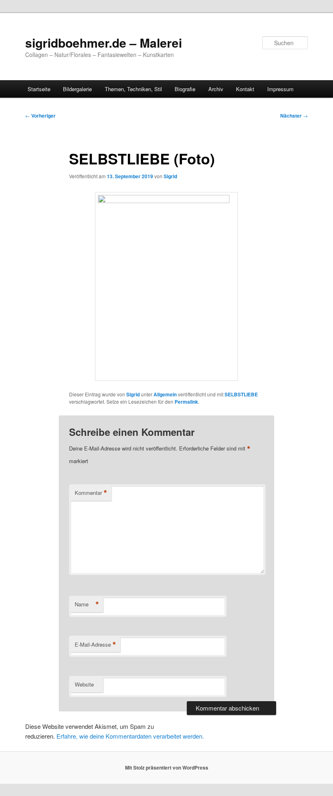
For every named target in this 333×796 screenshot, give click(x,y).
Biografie (185, 89)
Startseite (39, 89)
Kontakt (245, 89)
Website (84, 684)
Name (87, 604)
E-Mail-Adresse (95, 644)
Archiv (215, 89)
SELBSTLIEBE (241, 394)
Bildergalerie (77, 89)
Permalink (186, 401)
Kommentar (91, 492)
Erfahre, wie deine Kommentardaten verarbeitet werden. (130, 736)
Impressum (280, 89)
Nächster (294, 115)
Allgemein (165, 394)
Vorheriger (40, 115)
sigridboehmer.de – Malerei (103, 42)
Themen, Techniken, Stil (133, 89)
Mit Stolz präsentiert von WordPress (166, 767)
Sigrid (170, 176)
